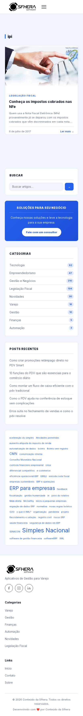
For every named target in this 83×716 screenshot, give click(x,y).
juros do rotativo (60, 495)
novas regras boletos (60, 506)
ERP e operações (45, 481)
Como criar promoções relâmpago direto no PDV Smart (38, 363)
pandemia (54, 512)
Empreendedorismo (40, 273)
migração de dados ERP (22, 506)
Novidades (40, 296)
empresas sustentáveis (21, 481)
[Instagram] (19, 588)
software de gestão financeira (25, 538)
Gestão (40, 312)
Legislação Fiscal (22, 95)
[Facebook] (9, 588)
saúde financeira (18, 523)
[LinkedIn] (29, 588)
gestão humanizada (34, 495)
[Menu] (44, 7)
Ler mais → (67, 131)
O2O (12, 512)
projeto (65, 512)
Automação (40, 328)
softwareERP (50, 538)
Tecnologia (40, 265)
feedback (62, 489)
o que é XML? (24, 512)
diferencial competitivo (22, 470)
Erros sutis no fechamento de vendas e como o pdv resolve (41, 413)
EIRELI (43, 476)
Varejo (40, 304)
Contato (10, 675)
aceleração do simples (21, 438)
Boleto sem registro (57, 448)
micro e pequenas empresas (51, 501)
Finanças (40, 320)
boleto (41, 448)
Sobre (9, 682)
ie (48, 495)
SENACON (14, 531)
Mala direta (15, 501)
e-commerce (44, 470)
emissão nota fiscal (59, 476)
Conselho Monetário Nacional (25, 459)
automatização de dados (22, 448)
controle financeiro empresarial (26, 465)
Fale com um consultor (41, 232)
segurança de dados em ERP (45, 523)
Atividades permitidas (47, 438)
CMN (13, 454)
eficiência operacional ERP (23, 476)
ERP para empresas (32, 488)
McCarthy (28, 501)
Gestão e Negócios (40, 280)
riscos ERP (59, 517)
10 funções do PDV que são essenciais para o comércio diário (40, 375)
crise (48, 465)
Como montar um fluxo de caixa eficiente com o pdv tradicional (41, 388)
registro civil (45, 517)
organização (40, 512)
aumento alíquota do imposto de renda (30, 443)
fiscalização (15, 495)
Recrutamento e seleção (22, 517)
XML (61, 538)
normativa (42, 506)
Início (8, 668)
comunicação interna (30, 454)
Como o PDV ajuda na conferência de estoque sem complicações (40, 401)
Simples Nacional (46, 530)
